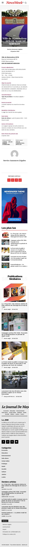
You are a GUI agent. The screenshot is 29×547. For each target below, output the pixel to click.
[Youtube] (16, 442)
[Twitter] (12, 180)
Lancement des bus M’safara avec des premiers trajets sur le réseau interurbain (19, 258)
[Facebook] (9, 180)
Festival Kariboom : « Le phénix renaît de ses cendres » (19, 265)
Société (4, 510)
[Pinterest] (16, 180)
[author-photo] (3, 309)
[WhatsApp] (20, 180)
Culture (4, 489)
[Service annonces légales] (14, 154)
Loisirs (3, 516)
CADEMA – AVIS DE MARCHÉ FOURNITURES (7, 143)
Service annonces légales (14, 49)
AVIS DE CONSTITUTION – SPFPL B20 (20, 143)
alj (14, 35)
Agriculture (5, 496)
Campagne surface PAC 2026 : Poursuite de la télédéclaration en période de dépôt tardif (19, 242)
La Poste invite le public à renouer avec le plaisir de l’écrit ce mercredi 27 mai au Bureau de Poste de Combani (19, 250)
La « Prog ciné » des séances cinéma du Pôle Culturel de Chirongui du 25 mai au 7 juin (19, 235)
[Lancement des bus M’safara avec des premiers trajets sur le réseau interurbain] (5, 258)
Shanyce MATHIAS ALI (9, 396)
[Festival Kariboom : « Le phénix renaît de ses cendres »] (5, 265)
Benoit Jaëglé (7, 309)
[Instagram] (8, 442)
